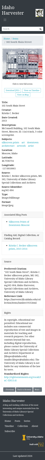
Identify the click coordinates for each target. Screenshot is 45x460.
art (23, 142)
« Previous (9, 389)
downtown (33, 142)
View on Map (23, 94)
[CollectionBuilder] (41, 444)
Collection (23, 426)
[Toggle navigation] (5, 19)
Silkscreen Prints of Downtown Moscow (19, 223)
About (35, 426)
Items (15, 38)
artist (31, 145)
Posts (17, 420)
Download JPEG (12, 90)
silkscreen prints (10, 142)
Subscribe (10, 431)
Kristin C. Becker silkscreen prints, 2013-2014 (23, 247)
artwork (21, 145)
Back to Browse (24, 389)
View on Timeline (31, 90)
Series (27, 420)
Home (7, 38)
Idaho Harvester (13, 10)
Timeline (9, 426)
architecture (8, 145)
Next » (37, 389)
